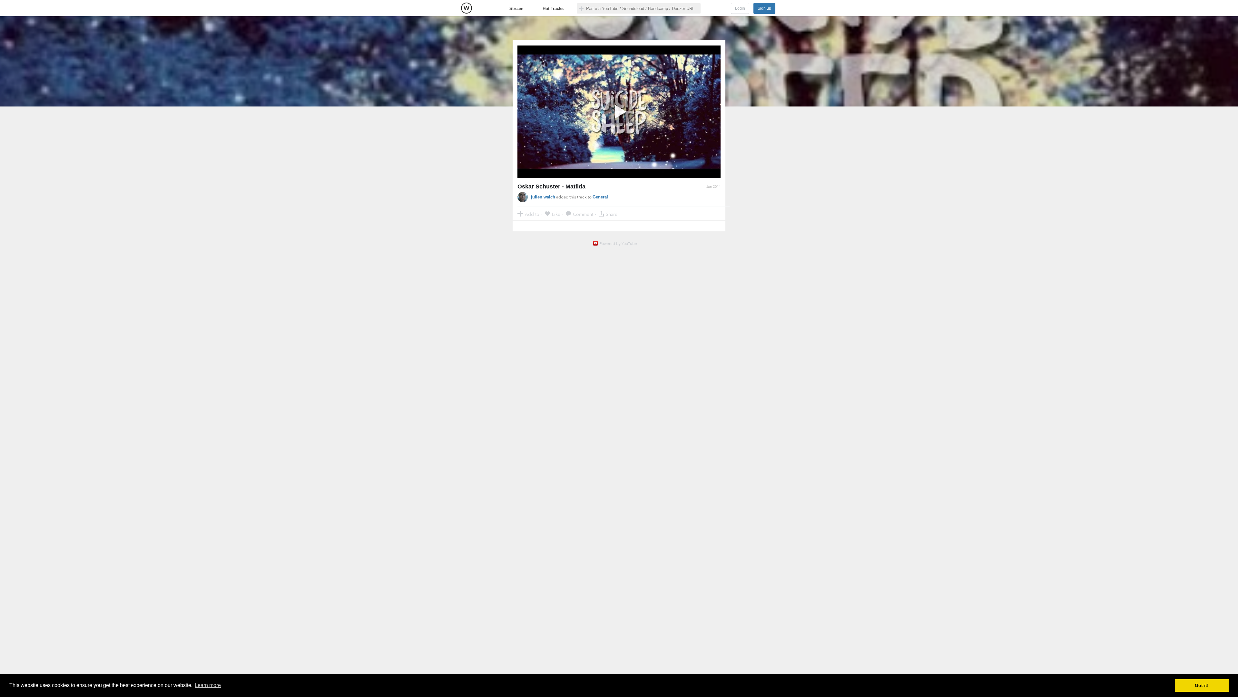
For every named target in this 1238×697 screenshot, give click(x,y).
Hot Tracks (553, 8)
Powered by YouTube (618, 243)
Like (556, 214)
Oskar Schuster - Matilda (551, 186)
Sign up (764, 8)
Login (740, 8)
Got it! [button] (1202, 685)
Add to (532, 214)
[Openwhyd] (466, 8)
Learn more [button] (208, 685)
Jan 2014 (713, 186)
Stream (516, 8)
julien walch (543, 197)
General (600, 197)
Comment (583, 214)
